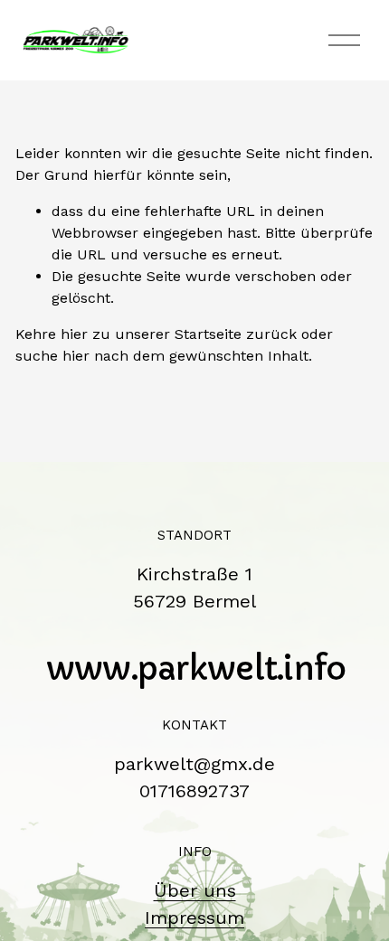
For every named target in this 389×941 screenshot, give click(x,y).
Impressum (194, 917)
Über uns (195, 890)
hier (74, 334)
